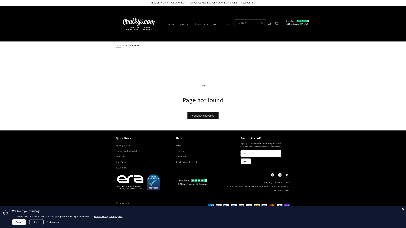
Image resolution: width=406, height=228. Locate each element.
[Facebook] (273, 175)
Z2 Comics (121, 167)
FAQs (178, 145)
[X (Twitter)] (287, 175)
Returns (180, 150)
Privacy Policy (123, 145)
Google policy (116, 216)
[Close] (402, 208)
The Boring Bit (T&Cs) (126, 150)
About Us (120, 156)
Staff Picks (121, 162)
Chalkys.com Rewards (187, 162)
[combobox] (250, 23)
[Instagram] (280, 175)
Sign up (245, 161)
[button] (184, 24)
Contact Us (181, 156)
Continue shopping (203, 115)
